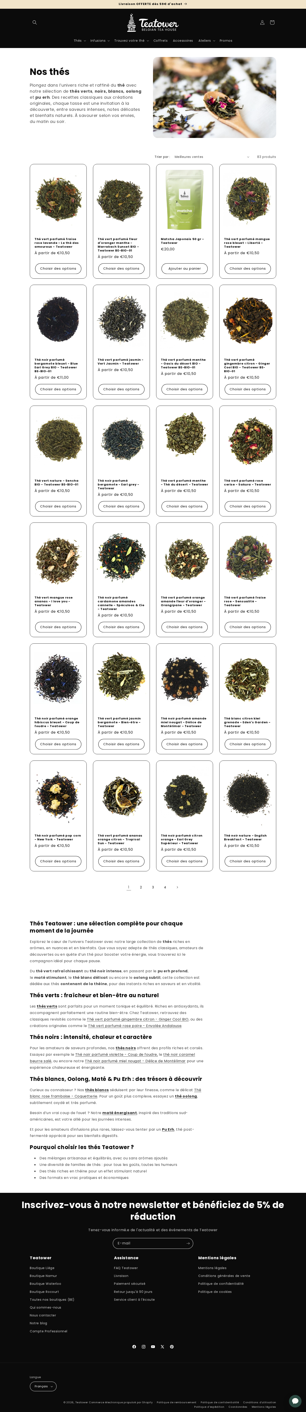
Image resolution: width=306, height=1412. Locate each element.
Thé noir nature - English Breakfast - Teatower (245, 838)
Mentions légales (212, 1268)
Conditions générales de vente (224, 1276)
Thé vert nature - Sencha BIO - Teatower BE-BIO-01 (56, 483)
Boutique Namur (43, 1276)
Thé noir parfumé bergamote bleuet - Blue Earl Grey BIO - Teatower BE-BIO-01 (56, 365)
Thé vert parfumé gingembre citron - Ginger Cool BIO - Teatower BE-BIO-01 (247, 365)
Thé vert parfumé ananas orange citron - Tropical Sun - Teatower (120, 839)
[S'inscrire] (188, 1243)
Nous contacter (43, 1315)
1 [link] (128, 887)
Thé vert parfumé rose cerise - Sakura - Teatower (247, 483)
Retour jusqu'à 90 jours (133, 1292)
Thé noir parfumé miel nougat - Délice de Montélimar (135, 1061)
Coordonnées (238, 1407)
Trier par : (162, 157)
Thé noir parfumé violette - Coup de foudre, (116, 1054)
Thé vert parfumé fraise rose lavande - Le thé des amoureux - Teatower (56, 243)
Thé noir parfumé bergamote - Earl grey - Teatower (118, 484)
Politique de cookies (215, 1292)
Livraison (121, 1276)
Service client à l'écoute (134, 1299)
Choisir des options (58, 268)
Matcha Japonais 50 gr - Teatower (182, 241)
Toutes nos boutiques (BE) (52, 1299)
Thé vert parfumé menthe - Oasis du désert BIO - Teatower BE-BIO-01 (183, 363)
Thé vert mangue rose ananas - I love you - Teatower (53, 601)
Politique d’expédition (209, 1407)
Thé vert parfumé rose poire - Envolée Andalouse (134, 1025)
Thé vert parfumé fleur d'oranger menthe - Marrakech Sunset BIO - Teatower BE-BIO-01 (118, 245)
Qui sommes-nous (45, 1307)
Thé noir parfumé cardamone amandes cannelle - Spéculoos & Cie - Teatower (121, 603)
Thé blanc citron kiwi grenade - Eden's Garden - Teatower (247, 722)
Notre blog (38, 1323)
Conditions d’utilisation (259, 1402)
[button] (35, 22)
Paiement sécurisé (129, 1283)
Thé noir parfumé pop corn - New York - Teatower (57, 838)
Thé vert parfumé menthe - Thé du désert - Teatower (184, 483)
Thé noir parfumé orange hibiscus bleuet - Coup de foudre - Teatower (57, 722)
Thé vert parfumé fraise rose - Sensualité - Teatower (245, 601)
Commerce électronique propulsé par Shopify (121, 1402)
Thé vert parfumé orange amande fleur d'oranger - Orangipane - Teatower (183, 601)
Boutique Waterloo (45, 1283)
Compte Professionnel (48, 1331)
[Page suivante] (177, 887)
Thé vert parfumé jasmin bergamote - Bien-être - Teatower (119, 722)
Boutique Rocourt (44, 1292)
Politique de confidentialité (221, 1283)
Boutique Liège (42, 1268)
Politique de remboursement (176, 1402)
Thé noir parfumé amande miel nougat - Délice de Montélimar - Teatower (184, 722)
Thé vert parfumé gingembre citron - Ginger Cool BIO (138, 1019)
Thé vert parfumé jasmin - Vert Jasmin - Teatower (121, 362)
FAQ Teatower (126, 1268)
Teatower (81, 1402)
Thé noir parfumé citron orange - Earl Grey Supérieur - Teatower (182, 839)
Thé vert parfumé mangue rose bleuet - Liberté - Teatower (247, 243)
